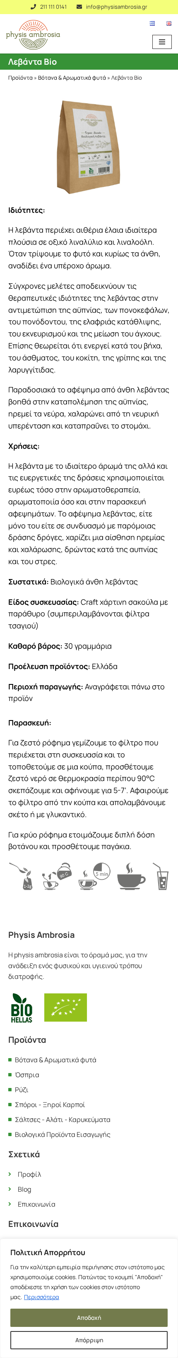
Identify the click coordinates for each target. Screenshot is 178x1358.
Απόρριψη (89, 1340)
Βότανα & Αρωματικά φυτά (72, 77)
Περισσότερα (41, 1297)
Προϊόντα (20, 77)
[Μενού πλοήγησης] (162, 42)
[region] (89, 1298)
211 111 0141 (53, 6)
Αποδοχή (89, 1317)
